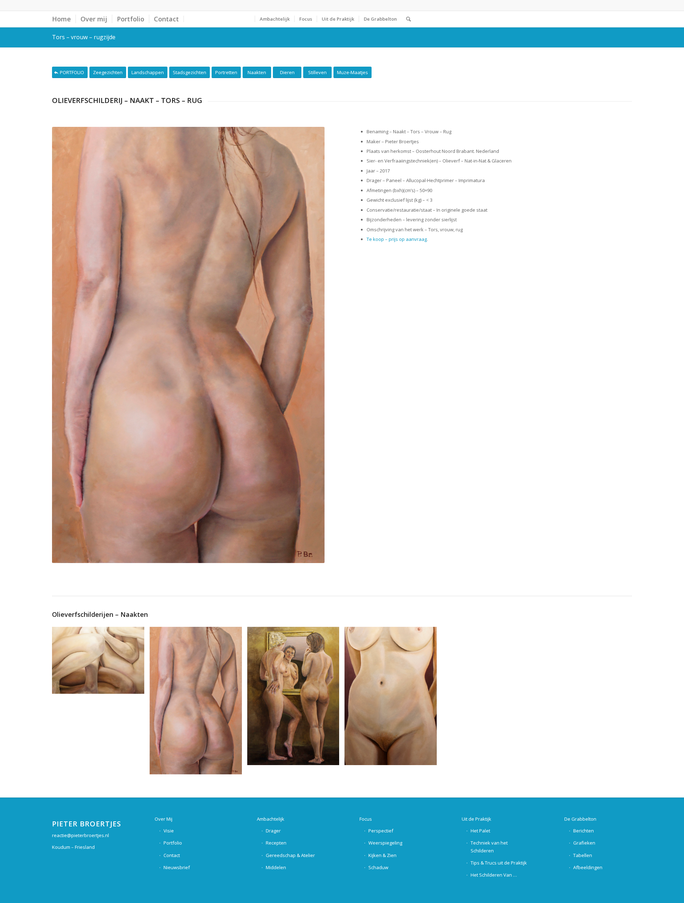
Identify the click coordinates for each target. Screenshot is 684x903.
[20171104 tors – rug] (198, 703)
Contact (172, 855)
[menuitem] (61, 19)
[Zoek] (408, 19)
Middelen (276, 867)
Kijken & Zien (382, 855)
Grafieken (584, 843)
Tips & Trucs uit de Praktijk (499, 863)
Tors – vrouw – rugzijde (83, 37)
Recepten (276, 843)
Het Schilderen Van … (494, 875)
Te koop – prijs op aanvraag (397, 239)
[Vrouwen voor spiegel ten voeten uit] (296, 698)
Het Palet (480, 830)
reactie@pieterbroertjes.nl (80, 835)
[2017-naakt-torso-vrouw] (393, 698)
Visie (169, 830)
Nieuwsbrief (177, 867)
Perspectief (380, 830)
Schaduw (378, 867)
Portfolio (173, 843)
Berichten (583, 830)
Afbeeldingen (587, 867)
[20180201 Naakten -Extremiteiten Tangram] (101, 663)
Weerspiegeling (385, 843)
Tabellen (582, 855)
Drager (273, 830)
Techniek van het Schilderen (489, 846)
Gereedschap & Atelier (290, 855)
